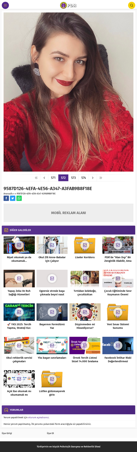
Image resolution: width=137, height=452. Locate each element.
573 (73, 178)
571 (53, 178)
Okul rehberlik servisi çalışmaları (19, 359)
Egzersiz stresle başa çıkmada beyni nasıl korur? (52, 294)
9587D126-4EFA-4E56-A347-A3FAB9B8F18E (36, 193)
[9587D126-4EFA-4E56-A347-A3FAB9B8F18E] (68, 170)
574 (83, 178)
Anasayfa (8, 193)
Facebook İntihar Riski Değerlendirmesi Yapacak (118, 361)
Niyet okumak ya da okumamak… (19, 259)
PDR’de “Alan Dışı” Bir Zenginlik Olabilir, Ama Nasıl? (117, 261)
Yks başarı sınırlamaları (52, 357)
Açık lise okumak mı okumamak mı (19, 393)
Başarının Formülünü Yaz (52, 326)
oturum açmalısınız (38, 417)
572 (63, 178)
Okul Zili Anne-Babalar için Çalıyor (52, 259)
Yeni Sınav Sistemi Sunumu (118, 326)
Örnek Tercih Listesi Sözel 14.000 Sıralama (85, 359)
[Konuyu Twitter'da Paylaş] (12, 198)
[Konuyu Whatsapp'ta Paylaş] (19, 198)
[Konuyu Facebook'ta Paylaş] (6, 198)
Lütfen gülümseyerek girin (52, 393)
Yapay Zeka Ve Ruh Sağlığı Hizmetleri (19, 292)
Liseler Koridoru (85, 257)
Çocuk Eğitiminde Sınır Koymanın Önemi (118, 292)
